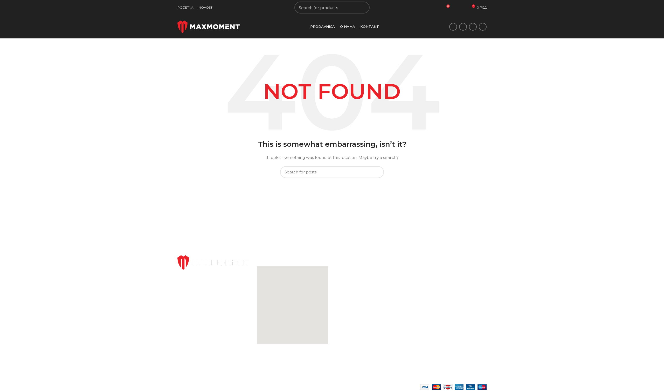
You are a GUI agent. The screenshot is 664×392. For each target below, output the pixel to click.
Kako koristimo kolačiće (410, 313)
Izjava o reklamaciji (458, 277)
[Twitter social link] (463, 27)
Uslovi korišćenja (403, 304)
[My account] (463, 7)
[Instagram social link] (473, 27)
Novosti (343, 277)
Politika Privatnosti (406, 295)
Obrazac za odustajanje (462, 268)
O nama (343, 286)
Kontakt (343, 295)
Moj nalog (398, 268)
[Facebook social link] (453, 27)
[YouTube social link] (483, 27)
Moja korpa (399, 277)
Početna (343, 268)
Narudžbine (399, 286)
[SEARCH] (362, 7)
